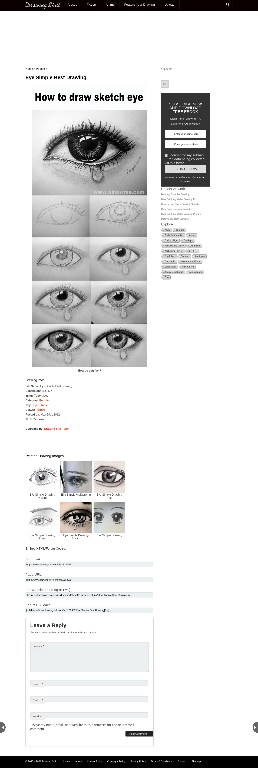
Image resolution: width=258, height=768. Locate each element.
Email (38, 700)
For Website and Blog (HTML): (48, 590)
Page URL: (33, 574)
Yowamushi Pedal (190, 261)
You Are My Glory (174, 245)
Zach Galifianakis (173, 235)
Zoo (166, 277)
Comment (38, 646)
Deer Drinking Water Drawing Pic (179, 199)
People (44, 400)
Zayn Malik (170, 266)
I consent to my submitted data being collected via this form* (185, 159)
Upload (169, 4)
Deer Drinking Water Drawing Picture (181, 214)
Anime (110, 4)
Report (40, 409)
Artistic (72, 4)
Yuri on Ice (188, 266)
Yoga (167, 230)
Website (37, 716)
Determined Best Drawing (175, 219)
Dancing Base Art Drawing (175, 194)
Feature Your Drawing (139, 4)
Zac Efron (194, 245)
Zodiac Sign (171, 240)
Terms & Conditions (162, 761)
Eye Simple (40, 405)
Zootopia (200, 256)
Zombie (180, 230)
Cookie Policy (94, 761)
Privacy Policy (138, 761)
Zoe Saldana (195, 272)
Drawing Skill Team (56, 428)
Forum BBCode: (37, 605)
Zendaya (188, 240)
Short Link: (33, 559)
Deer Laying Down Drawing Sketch (180, 204)
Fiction (91, 4)
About (78, 761)
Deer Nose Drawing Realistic (176, 209)
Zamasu (185, 256)
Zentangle (169, 261)
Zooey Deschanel (173, 272)
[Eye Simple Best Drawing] (89, 365)
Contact (182, 761)
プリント (192, 251)
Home (66, 761)
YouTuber (169, 256)
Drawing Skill (49, 761)
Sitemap (196, 761)
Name (38, 684)
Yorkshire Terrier (173, 251)
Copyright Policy (116, 761)
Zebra (192, 235)
